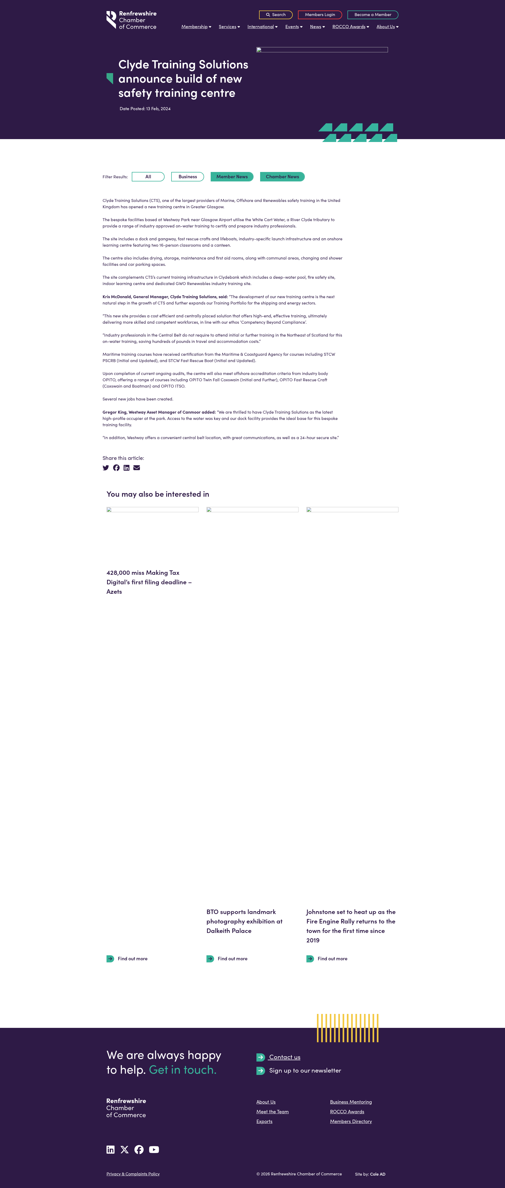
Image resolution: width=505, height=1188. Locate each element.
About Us (386, 26)
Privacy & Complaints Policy (133, 1173)
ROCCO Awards (348, 26)
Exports (264, 1121)
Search (278, 14)
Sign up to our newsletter (304, 1070)
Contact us (284, 1057)
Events (292, 26)
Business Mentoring (351, 1102)
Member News (232, 176)
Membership (194, 26)
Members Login (320, 14)
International (261, 26)
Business (188, 176)
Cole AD (377, 1174)
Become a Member (373, 14)
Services (227, 26)
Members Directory (351, 1121)
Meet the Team (272, 1111)
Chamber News (282, 176)
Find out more (132, 958)
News (315, 26)
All (148, 176)
